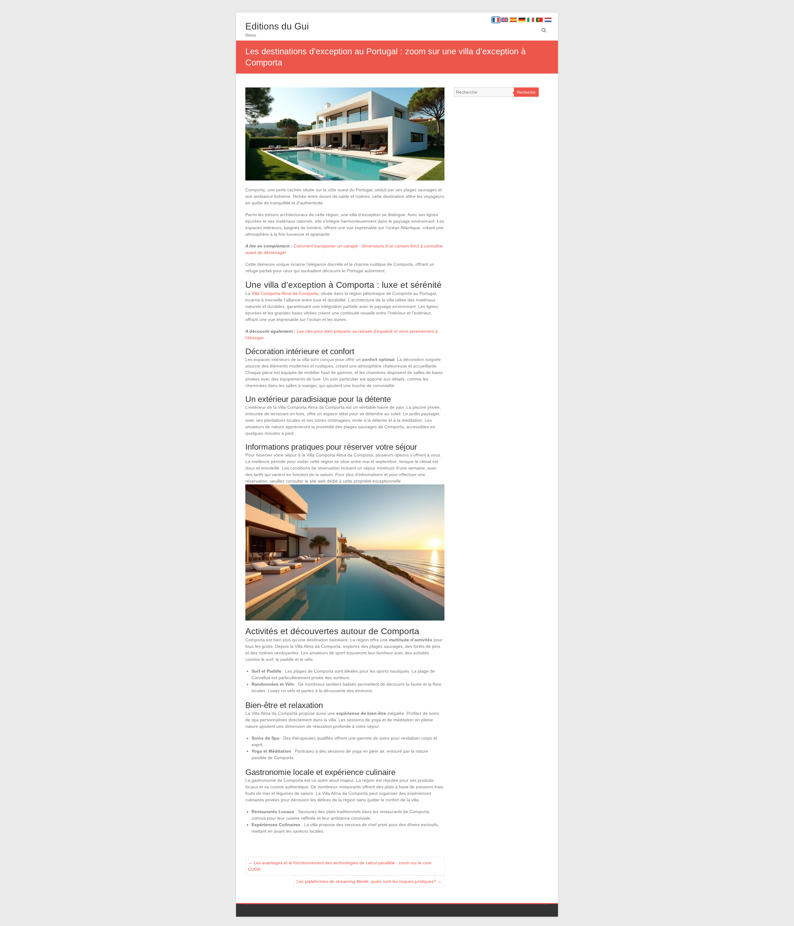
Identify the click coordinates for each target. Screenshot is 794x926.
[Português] (539, 19)
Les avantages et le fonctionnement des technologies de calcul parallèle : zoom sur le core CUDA (339, 866)
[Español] (513, 19)
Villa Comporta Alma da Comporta (285, 293)
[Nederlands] (548, 19)
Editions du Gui (277, 26)
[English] (504, 19)
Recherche (526, 92)
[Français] (496, 19)
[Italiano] (530, 19)
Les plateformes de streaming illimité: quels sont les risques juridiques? (369, 881)
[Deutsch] (522, 19)
